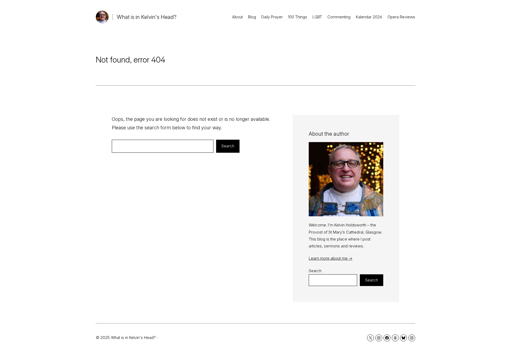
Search (227, 145)
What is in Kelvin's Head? (146, 17)
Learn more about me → (330, 258)
